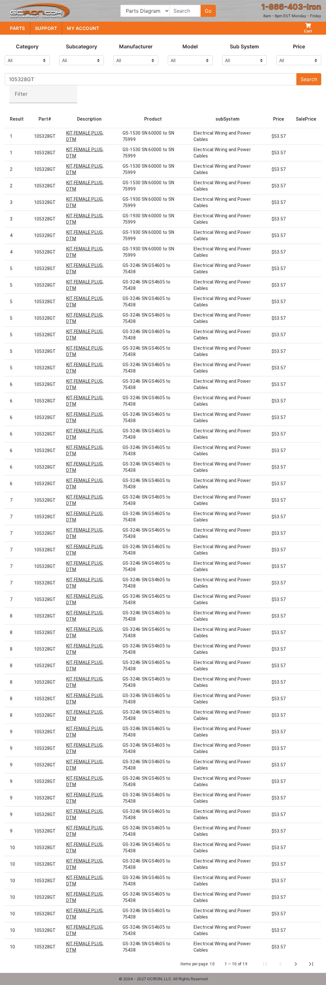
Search (309, 79)
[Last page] (311, 964)
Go (208, 11)
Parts (17, 28)
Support (46, 28)
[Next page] (295, 964)
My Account (83, 28)
